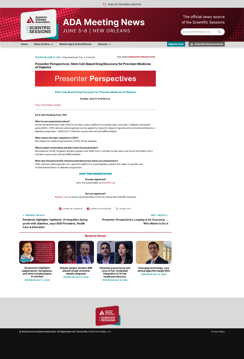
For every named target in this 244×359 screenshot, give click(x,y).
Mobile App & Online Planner (75, 44)
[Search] (221, 32)
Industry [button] (103, 44)
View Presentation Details (48, 105)
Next (154, 215)
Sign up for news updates (124, 4)
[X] (142, 315)
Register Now (176, 44)
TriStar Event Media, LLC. (100, 331)
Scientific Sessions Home (209, 44)
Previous (30, 215)
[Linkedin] (136, 315)
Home (24, 44)
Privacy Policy (218, 331)
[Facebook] (125, 315)
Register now (61, 197)
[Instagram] (131, 315)
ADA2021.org (108, 182)
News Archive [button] (42, 44)
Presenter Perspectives (141, 57)
